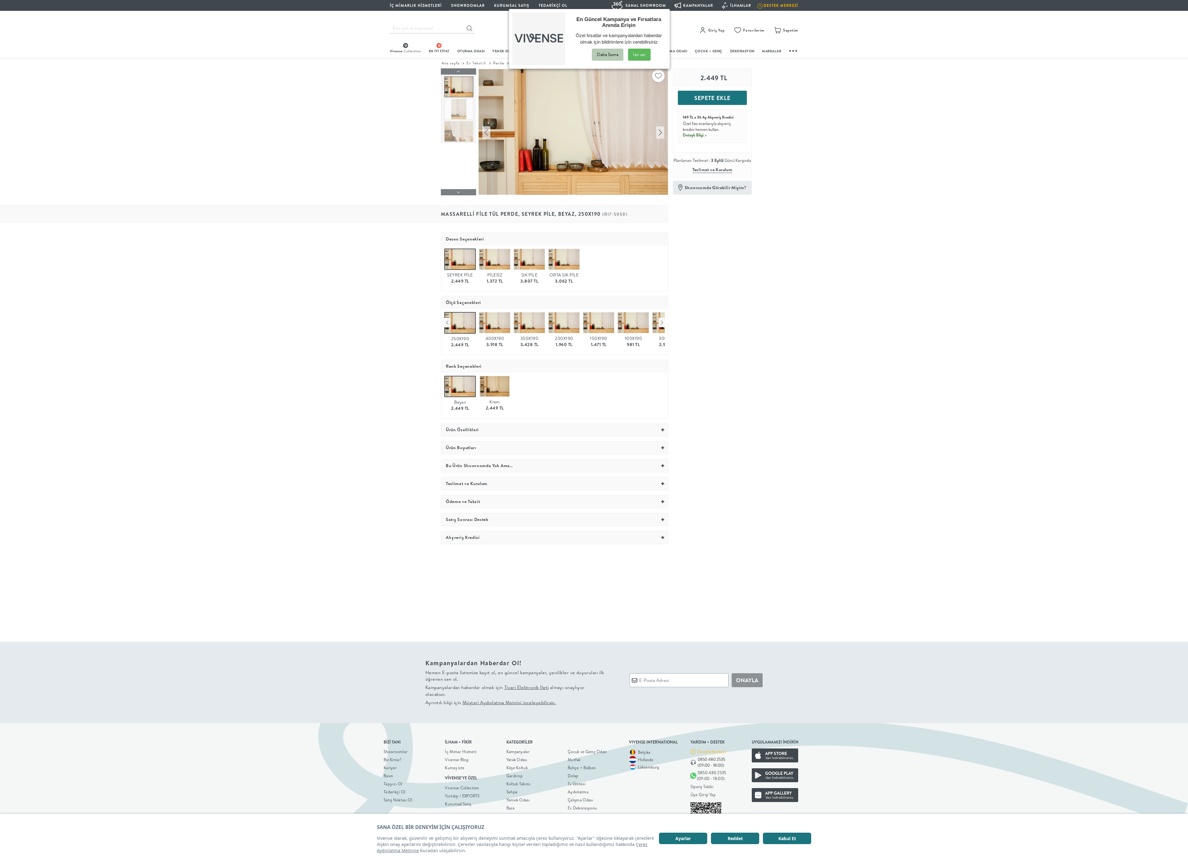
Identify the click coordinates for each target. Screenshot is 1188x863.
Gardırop (514, 775)
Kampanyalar (518, 751)
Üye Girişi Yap (703, 794)
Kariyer (390, 767)
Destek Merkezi (711, 751)
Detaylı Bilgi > (695, 135)
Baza (510, 808)
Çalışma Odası (580, 800)
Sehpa (512, 792)
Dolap (573, 775)
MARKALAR (771, 51)
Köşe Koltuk (517, 767)
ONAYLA (747, 680)
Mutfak (574, 759)
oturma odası (471, 51)
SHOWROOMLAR (468, 5)
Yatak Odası (516, 759)
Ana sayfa (450, 63)
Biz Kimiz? (393, 759)
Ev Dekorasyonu (582, 808)
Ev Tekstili (476, 63)
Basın (388, 775)
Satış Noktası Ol (398, 800)
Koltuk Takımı (518, 784)
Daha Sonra (607, 54)
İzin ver (639, 54)
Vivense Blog (456, 759)
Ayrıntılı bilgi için (490, 702)
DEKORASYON (742, 51)
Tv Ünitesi (576, 784)
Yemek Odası (518, 800)
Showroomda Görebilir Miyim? (716, 187)
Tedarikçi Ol (553, 5)
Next (662, 322)
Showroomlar (395, 751)
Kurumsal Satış (458, 804)
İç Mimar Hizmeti (460, 751)
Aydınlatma (578, 792)
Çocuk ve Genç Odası (587, 751)
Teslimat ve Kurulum (712, 170)
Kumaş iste (454, 767)
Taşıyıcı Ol (393, 784)
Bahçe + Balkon (582, 767)
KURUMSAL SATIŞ (511, 5)
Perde (498, 63)
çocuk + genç (708, 51)
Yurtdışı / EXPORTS (462, 796)
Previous (447, 322)
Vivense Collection (462, 788)
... (793, 50)
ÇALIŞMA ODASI (673, 51)
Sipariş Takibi (702, 786)
